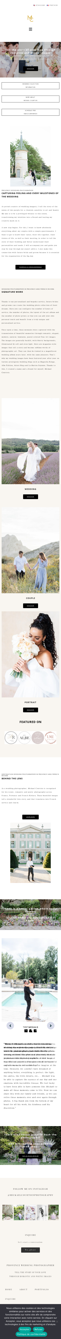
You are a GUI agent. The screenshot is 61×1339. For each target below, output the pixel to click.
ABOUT (23, 1289)
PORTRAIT (30, 702)
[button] (30, 29)
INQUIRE (10, 1299)
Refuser (38, 1329)
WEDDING (30, 489)
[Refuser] (57, 1321)
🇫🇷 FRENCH (52, 5)
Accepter (25, 1329)
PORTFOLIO (42, 1289)
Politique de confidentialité (31, 1334)
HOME (8, 1289)
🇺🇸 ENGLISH (39, 5)
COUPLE (30, 598)
